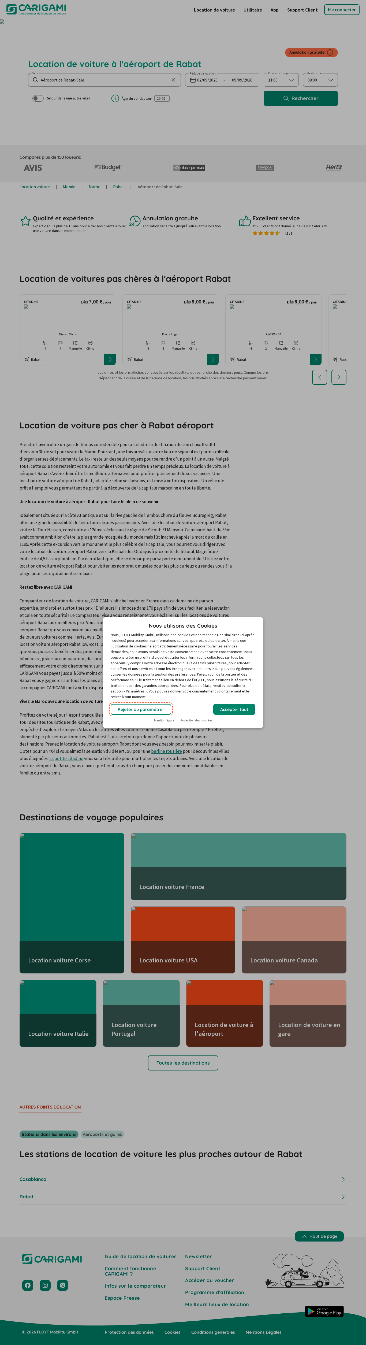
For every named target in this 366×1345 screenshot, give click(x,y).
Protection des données (196, 720)
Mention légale (164, 720)
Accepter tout (234, 709)
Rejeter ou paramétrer (141, 709)
